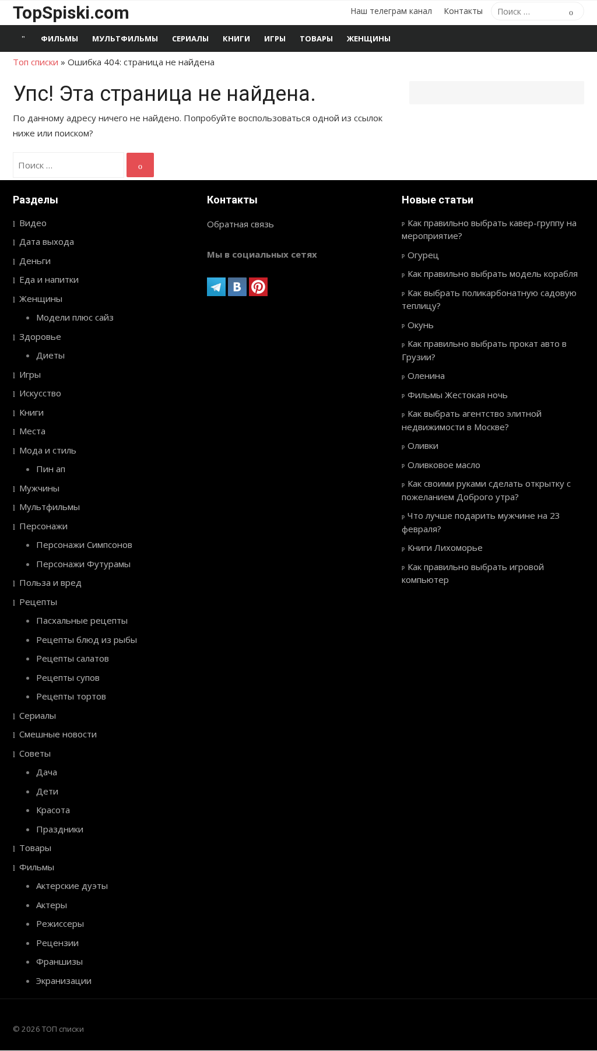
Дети (47, 791)
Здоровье (40, 336)
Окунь (421, 325)
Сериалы (190, 38)
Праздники (59, 829)
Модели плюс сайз (75, 317)
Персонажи (43, 526)
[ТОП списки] (23, 38)
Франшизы (59, 961)
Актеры (51, 905)
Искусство (40, 393)
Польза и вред (50, 582)
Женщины (369, 38)
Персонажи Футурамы (83, 564)
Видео (33, 223)
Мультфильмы (125, 38)
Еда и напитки (49, 279)
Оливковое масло (444, 464)
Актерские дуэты (72, 885)
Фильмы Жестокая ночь (458, 394)
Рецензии (57, 942)
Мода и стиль (47, 450)
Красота (53, 810)
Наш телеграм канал (391, 10)
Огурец (423, 255)
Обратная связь (240, 224)
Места (32, 431)
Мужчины (39, 488)
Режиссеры (60, 923)
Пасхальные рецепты (82, 620)
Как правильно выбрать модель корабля (493, 273)
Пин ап (50, 468)
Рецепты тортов (71, 696)
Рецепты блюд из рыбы (86, 639)
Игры (275, 38)
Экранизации (64, 980)
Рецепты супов (68, 677)
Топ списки (35, 62)
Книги (236, 38)
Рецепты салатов (72, 658)
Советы (35, 753)
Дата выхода (46, 241)
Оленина (426, 375)
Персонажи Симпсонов (84, 544)
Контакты (463, 10)
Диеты (50, 355)
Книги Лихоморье (445, 547)
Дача (46, 772)
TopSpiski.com (71, 12)
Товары (316, 38)
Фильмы (59, 38)
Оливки (423, 445)
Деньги (35, 260)
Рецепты (38, 601)
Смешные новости (58, 734)
